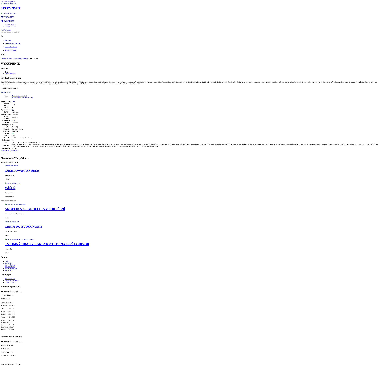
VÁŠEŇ (10, 188)
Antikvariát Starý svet (8, 361)
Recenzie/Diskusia (10, 50)
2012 (13, 120)
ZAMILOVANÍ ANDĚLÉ (22, 170)
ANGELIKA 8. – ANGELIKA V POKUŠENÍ (35, 209)
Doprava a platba (10, 282)
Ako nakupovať (10, 279)
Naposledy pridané (11, 47)
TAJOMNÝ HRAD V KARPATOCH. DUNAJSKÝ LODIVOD (47, 244)
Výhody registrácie (11, 268)
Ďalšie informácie (10, 73)
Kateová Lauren (6, 92)
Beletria (9, 59)
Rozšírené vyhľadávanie (12, 43)
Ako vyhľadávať (10, 265)
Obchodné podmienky (12, 280)
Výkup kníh (8, 270)
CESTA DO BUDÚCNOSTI (23, 226)
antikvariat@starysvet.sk (9, 359)
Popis (6, 72)
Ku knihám (8, 263)
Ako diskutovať (10, 267)
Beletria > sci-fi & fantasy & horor (22, 98)
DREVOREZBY (10, 27)
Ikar (13, 110)
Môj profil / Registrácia (8, 1)
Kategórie (8, 40)
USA (13, 101)
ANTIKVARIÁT (10, 25)
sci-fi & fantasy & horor (20, 59)
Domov (3, 59)
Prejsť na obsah (6, 30)
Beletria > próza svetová (19, 96)
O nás (6, 261)
